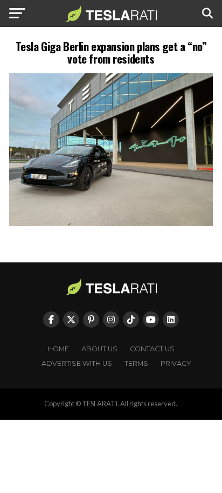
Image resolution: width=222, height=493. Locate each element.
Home (58, 349)
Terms (136, 363)
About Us (99, 349)
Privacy (176, 363)
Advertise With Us (76, 363)
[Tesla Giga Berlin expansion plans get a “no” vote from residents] (111, 223)
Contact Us (152, 349)
